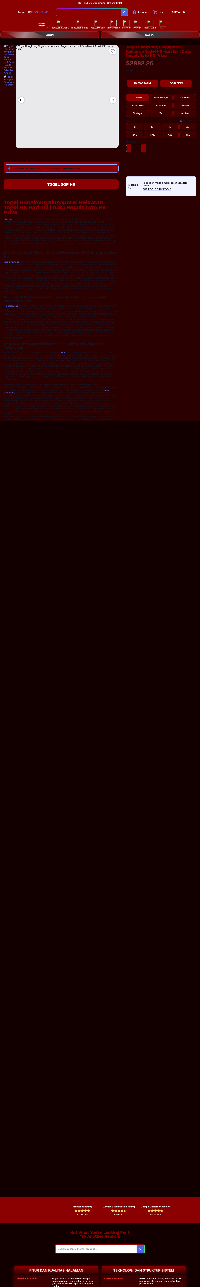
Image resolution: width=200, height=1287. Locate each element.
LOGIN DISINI (176, 83)
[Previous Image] (21, 100)
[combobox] (88, 12)
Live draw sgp (12, 262)
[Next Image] (113, 100)
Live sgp (8, 219)
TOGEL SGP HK (61, 184)
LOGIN (50, 35)
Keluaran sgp (11, 306)
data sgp (66, 352)
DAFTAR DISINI (142, 83)
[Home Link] (38, 12)
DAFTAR (150, 35)
